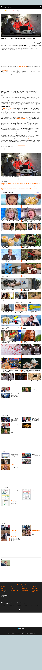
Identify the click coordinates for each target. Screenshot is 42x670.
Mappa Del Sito (11, 605)
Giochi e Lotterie (24, 588)
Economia (34, 586)
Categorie (19, 605)
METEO (12, 560)
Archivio (25, 605)
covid (3, 148)
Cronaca (3, 586)
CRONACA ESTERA (14, 417)
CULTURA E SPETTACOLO (36, 530)
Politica (12, 586)
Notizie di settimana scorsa (5, 596)
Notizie (7, 603)
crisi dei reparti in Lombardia (8, 108)
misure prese (5, 70)
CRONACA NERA (34, 387)
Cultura (2, 588)
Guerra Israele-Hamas (35, 591)
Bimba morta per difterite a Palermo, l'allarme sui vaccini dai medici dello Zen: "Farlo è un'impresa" (19, 189)
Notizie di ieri (3, 591)
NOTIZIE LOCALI (13, 392)
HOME (2, 13)
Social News (34, 588)
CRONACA (5, 13)
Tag (31, 605)
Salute (12, 588)
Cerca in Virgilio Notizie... (17, 603)
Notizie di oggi (4, 590)
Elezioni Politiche (24, 590)
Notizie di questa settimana (4, 594)
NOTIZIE (7, 7)
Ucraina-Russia (14, 590)
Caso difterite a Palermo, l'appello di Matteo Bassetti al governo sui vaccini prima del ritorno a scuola (20, 184)
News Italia (37, 605)
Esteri (22, 586)
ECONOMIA (13, 453)
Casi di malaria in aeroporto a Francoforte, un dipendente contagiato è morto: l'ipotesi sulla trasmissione (20, 186)
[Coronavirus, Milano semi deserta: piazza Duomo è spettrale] (21, 164)
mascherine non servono (31, 138)
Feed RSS (4, 605)
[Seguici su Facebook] (19, 610)
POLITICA (33, 417)
